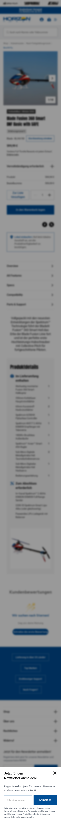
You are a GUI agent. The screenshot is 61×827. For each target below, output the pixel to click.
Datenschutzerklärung (21, 817)
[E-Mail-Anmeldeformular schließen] (55, 773)
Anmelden (45, 800)
